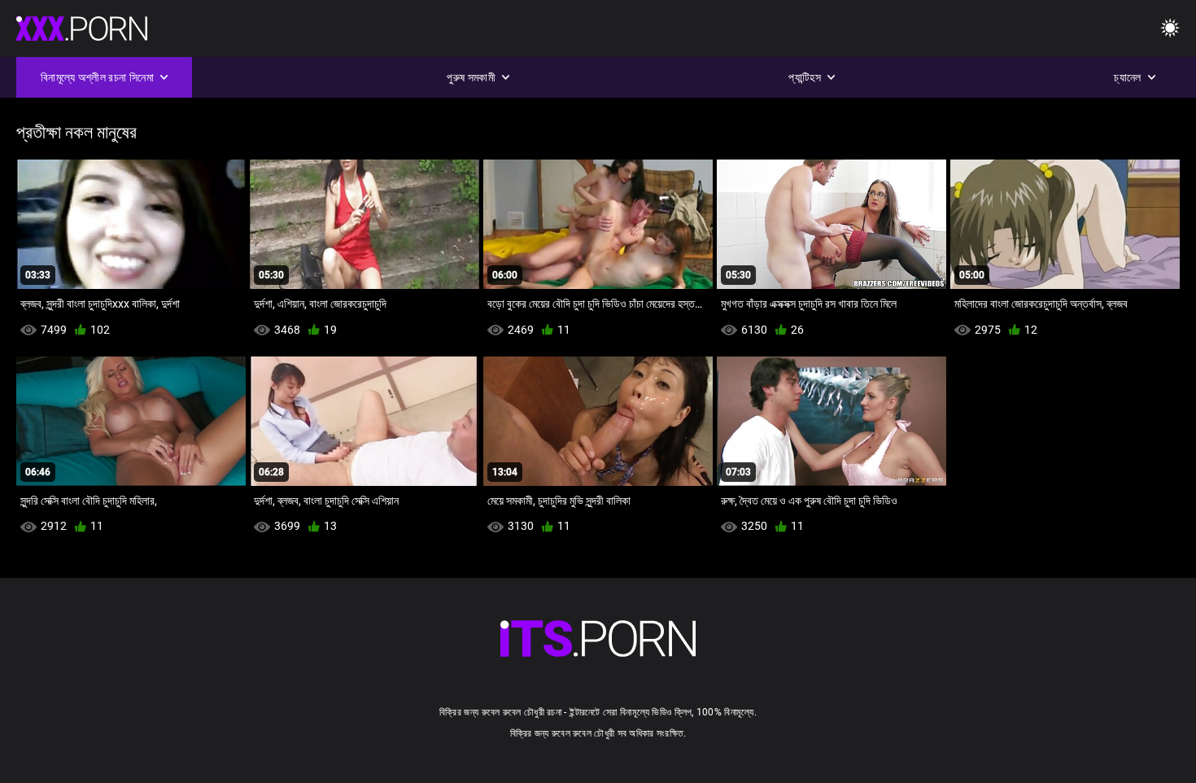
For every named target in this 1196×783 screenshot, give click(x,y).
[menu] (1170, 29)
